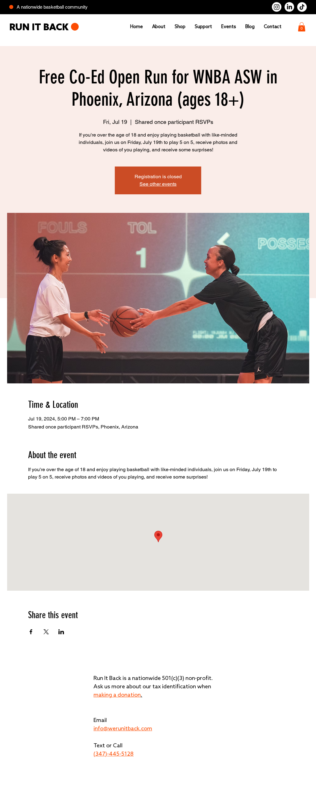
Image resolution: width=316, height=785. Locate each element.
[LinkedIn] (289, 7)
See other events (158, 184)
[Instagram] (276, 7)
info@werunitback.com (123, 728)
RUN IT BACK (39, 28)
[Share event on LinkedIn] (61, 631)
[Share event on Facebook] (31, 631)
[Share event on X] (46, 631)
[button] (302, 27)
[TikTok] (302, 7)
